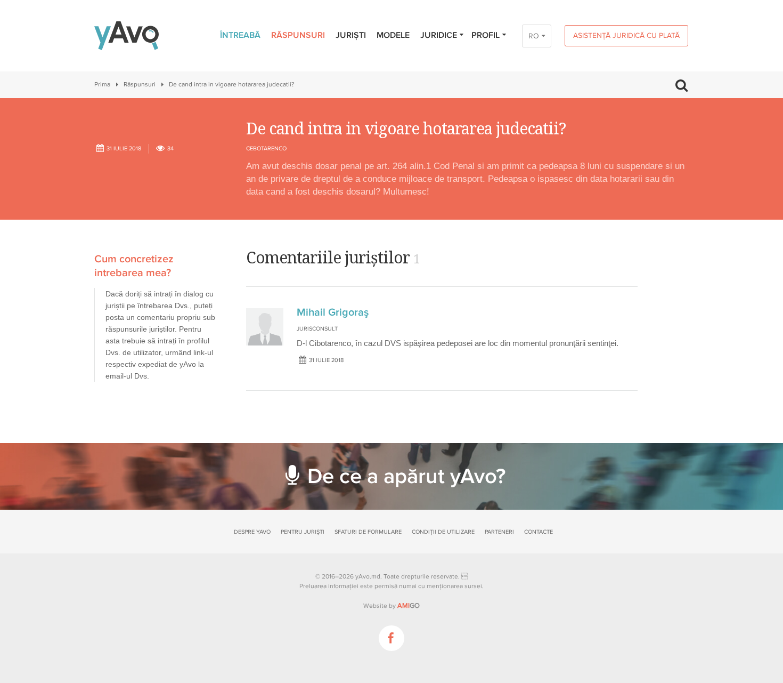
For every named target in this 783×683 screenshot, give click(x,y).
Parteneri (499, 531)
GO (408, 605)
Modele (393, 35)
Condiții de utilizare (443, 531)
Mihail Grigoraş (333, 312)
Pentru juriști (302, 531)
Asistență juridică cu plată (626, 35)
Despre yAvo (252, 531)
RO (533, 36)
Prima (102, 85)
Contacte (538, 531)
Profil (485, 35)
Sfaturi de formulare (368, 531)
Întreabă (240, 35)
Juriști (351, 35)
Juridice (438, 35)
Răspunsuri (298, 35)
